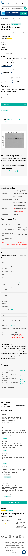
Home (2, 18)
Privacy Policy (14, 542)
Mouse (6, 410)
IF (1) (10, 407)
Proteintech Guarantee (6, 110)
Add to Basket (6, 104)
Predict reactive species (17, 282)
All (8, 119)
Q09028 (13, 325)
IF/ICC (5, 121)
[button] (24, 552)
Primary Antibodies (15, 18)
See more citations (14, 502)
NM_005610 (13, 300)
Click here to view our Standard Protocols (11, 391)
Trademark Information (19, 544)
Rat (10, 410)
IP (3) (14, 407)
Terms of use (21, 542)
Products (7, 18)
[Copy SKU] (14, 79)
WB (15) (3, 407)
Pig (17, 410)
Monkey (13, 410)
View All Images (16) (14, 171)
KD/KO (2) (7, 405)
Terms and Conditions (8, 544)
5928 (12, 309)
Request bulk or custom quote (16, 100)
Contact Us (6, 542)
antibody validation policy (7, 168)
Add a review (9, 510)
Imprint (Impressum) (10, 545)
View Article (4, 424)
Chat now (24, 13)
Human (2, 410)
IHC (19, 119)
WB (11, 119)
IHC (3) (7, 407)
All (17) (3, 405)
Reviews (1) (4, 38)
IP (15, 119)
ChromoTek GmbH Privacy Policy (17, 547)
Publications (5, 36)
